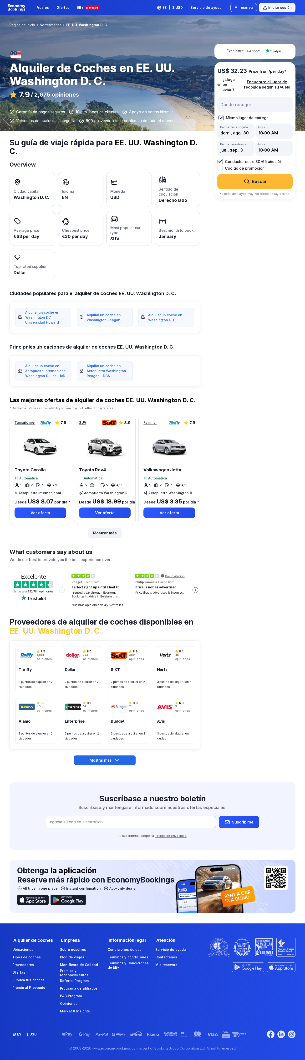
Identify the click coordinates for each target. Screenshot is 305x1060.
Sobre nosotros (73, 949)
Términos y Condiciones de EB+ (128, 965)
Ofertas (63, 7)
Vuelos (43, 7)
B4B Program (71, 996)
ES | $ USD (173, 7)
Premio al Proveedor (29, 988)
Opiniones (68, 1003)
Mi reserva (243, 7)
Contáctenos (166, 957)
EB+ (87, 7)
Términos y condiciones (128, 957)
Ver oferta (40, 512)
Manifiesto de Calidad (79, 965)
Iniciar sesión (280, 7)
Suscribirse (243, 822)
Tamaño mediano (25, 422)
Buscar (259, 181)
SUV (82, 422)
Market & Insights (75, 1011)
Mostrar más (105, 533)
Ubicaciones (23, 949)
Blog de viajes (72, 957)
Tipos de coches (26, 957)
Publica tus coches (28, 980)
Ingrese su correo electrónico (76, 822)
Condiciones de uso (125, 949)
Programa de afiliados (79, 988)
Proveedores (23, 965)
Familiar (150, 422)
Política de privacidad (170, 836)
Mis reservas (166, 965)
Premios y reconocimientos (74, 973)
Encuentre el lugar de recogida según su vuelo (267, 84)
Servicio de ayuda (206, 7)
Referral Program (74, 981)
